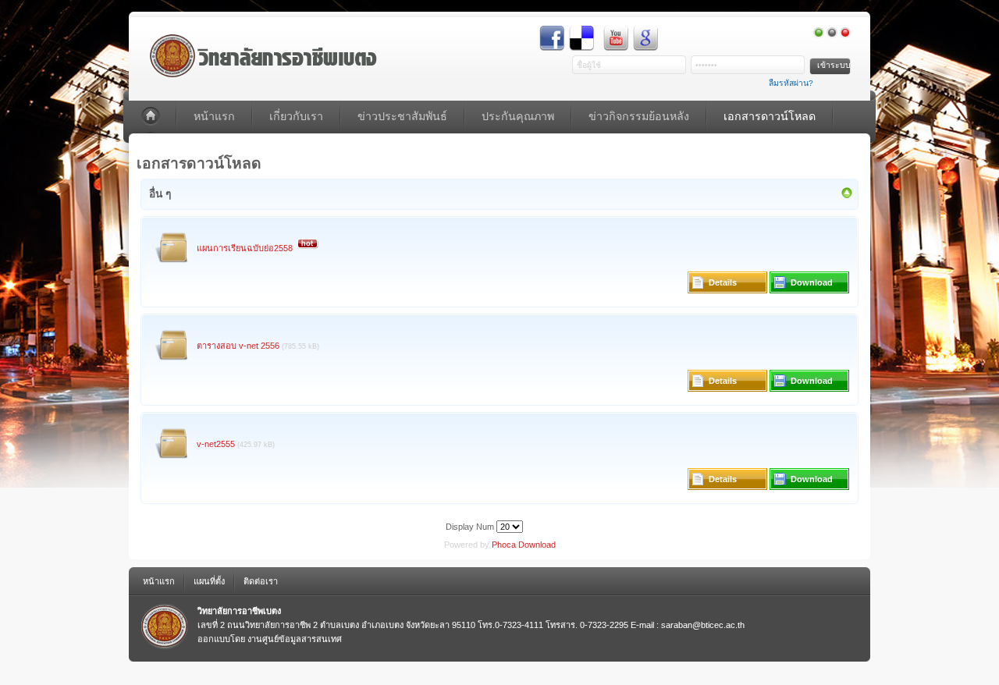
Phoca (504, 544)
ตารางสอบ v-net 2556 (238, 345)
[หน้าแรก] (152, 117)
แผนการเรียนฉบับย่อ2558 (245, 248)
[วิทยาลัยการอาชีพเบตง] (255, 45)
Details (723, 282)
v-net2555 (216, 444)
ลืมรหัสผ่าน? (791, 83)
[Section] (847, 196)
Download (812, 282)
